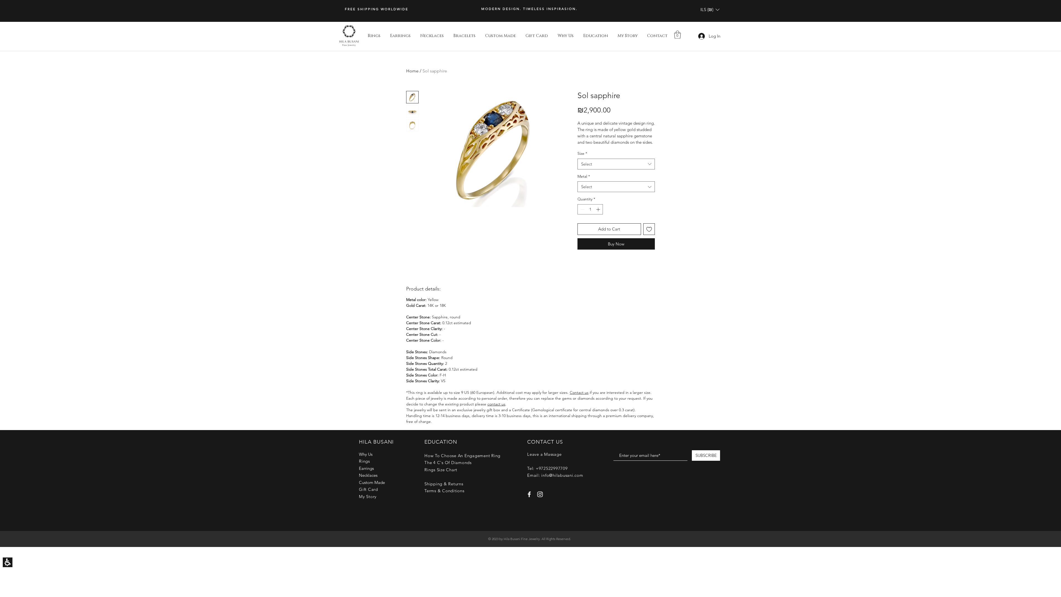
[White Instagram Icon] (540, 494)
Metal (583, 176)
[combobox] (616, 164)
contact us (496, 404)
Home (412, 71)
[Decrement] (581, 209)
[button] (710, 9)
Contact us (579, 392)
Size (582, 153)
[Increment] (598, 209)
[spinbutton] (590, 209)
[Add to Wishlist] (649, 229)
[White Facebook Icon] (529, 494)
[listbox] (710, 9)
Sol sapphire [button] (434, 71)
